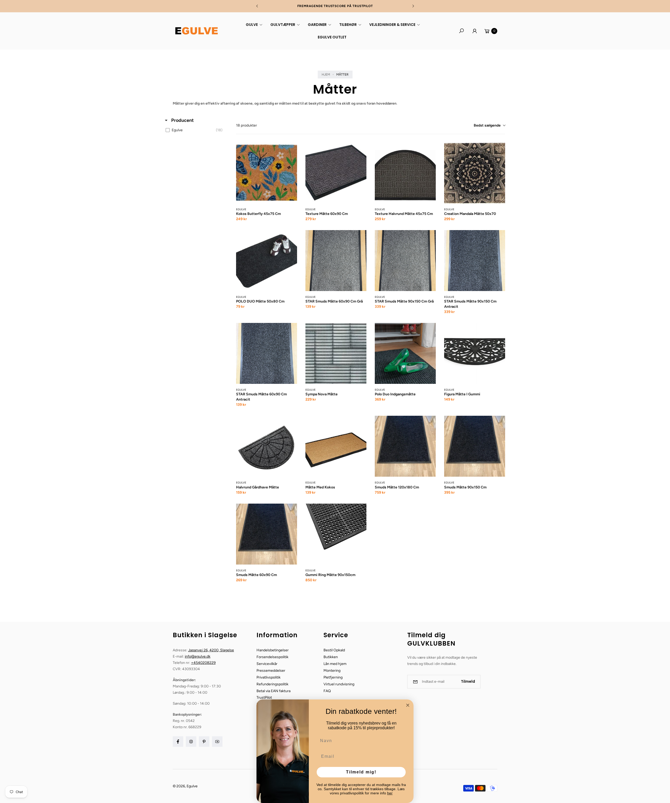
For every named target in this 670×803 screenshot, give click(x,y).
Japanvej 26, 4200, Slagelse (211, 650)
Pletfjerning (333, 677)
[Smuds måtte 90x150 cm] (474, 446)
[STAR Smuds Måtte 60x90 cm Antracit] (266, 353)
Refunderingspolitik (272, 684)
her (390, 793)
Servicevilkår (266, 664)
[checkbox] (195, 130)
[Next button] (413, 6)
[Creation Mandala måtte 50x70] (474, 173)
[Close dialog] (408, 705)
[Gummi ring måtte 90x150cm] (335, 534)
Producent (182, 120)
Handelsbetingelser (272, 650)
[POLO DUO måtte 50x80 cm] (266, 260)
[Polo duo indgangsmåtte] (405, 353)
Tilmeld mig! (361, 772)
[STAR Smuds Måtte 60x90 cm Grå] (335, 260)
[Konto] (474, 31)
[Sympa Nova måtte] (335, 353)
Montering (331, 670)
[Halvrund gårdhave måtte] (266, 446)
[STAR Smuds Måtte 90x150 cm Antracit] (474, 260)
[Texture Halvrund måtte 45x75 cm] (405, 173)
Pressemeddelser (270, 670)
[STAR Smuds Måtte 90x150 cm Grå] (405, 260)
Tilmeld (468, 681)
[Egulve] (196, 31)
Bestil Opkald (334, 650)
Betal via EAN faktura (273, 691)
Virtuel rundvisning (338, 684)
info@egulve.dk (197, 656)
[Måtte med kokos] (335, 446)
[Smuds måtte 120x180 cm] (405, 446)
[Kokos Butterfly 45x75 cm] (266, 173)
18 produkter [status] (246, 125)
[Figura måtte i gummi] (474, 353)
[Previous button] (257, 6)
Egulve (192, 786)
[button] (253, 24)
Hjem (326, 74)
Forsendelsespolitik (272, 657)
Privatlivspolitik (268, 677)
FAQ (327, 691)
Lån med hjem (335, 664)
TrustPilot (264, 697)
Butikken (330, 657)
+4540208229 (203, 662)
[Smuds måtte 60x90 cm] (266, 534)
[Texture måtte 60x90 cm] (335, 173)
